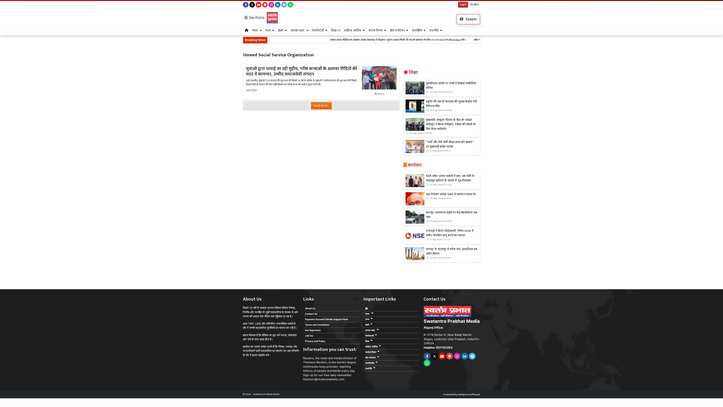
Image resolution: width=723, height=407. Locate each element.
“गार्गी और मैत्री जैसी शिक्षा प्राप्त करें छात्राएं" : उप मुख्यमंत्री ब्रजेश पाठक (450, 144)
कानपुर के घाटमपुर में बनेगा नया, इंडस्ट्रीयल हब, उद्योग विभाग (452, 251)
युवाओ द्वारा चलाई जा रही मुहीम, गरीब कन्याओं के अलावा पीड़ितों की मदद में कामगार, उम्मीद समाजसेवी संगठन (301, 71)
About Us (310, 308)
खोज (475, 4)
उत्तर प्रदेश (251, 90)
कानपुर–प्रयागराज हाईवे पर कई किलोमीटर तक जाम (451, 215)
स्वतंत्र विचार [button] (375, 30)
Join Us (309, 335)
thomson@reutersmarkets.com (323, 379)
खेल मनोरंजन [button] (397, 30)
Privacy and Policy (315, 341)
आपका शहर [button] (298, 30)
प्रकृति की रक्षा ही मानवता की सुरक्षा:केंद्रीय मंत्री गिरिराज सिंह (451, 104)
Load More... (321, 105)
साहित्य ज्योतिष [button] (352, 30)
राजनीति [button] (434, 30)
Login (463, 4)
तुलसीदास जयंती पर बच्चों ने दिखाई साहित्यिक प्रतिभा (451, 85)
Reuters (308, 358)
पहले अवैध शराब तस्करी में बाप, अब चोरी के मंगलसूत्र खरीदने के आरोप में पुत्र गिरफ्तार (450, 178)
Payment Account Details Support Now (326, 319)
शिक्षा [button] (334, 30)
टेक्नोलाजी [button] (318, 30)
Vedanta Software (469, 394)
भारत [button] (255, 30)
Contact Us (311, 313)
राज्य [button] (268, 30)
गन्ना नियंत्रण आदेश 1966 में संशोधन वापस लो (451, 194)
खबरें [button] (281, 30)
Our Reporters (313, 330)
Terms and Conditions (317, 324)
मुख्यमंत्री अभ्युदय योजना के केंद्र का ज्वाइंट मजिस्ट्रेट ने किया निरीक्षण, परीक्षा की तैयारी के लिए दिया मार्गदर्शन (451, 124)
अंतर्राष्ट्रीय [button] (417, 30)
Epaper (471, 19)
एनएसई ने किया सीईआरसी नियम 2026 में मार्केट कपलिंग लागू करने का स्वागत (449, 233)
